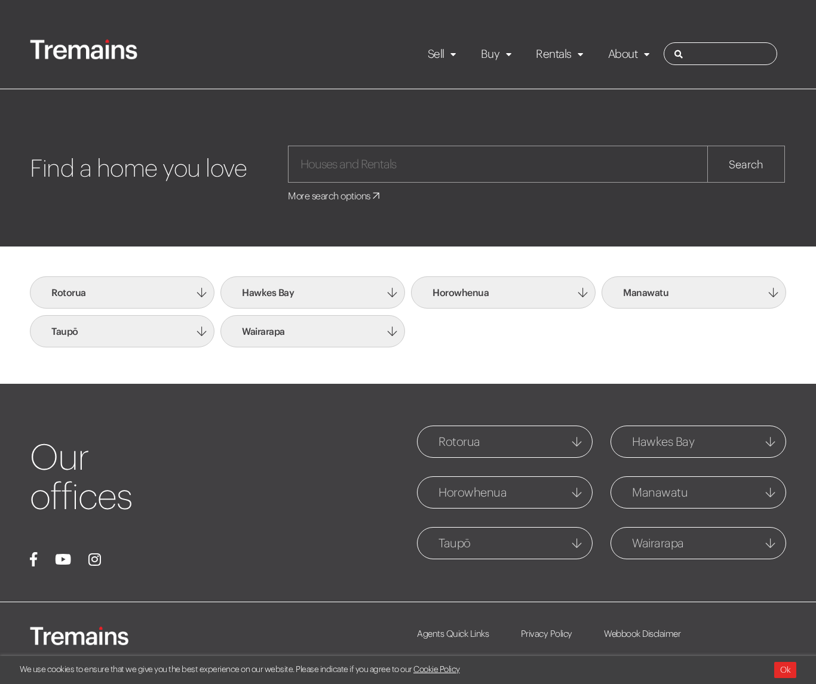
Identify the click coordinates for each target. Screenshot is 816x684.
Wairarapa (263, 331)
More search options (330, 196)
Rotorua (68, 292)
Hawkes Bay (268, 292)
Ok (785, 669)
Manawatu (645, 292)
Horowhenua (460, 292)
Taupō (64, 331)
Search (746, 164)
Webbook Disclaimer (642, 633)
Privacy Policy (546, 633)
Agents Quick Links (453, 633)
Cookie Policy (436, 669)
